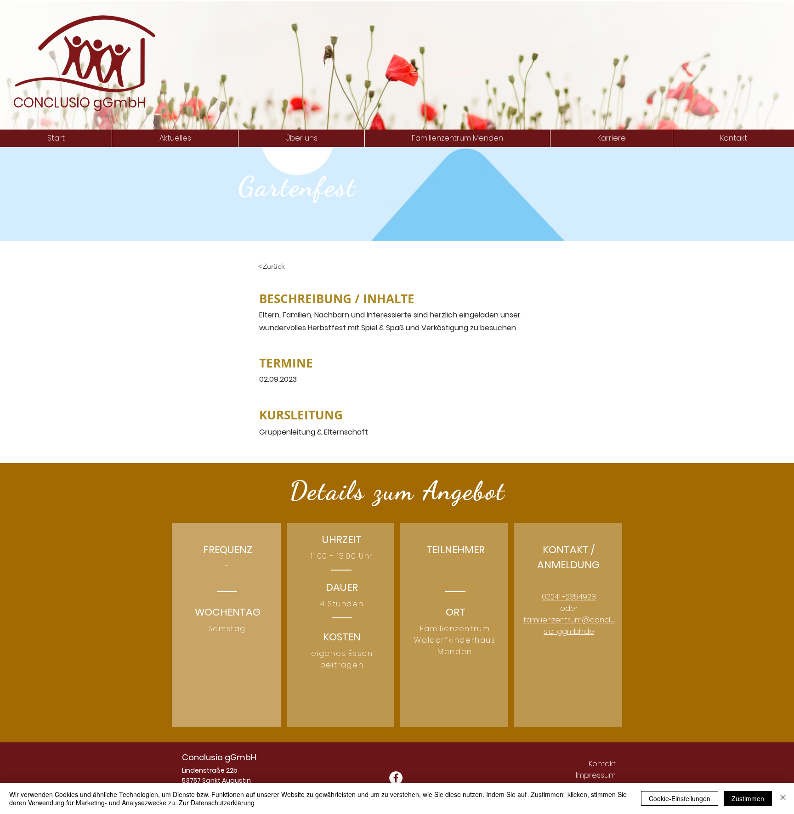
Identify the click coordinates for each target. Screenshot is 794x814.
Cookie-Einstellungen (679, 798)
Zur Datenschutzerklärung (217, 802)
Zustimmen (748, 798)
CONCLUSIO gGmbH (79, 103)
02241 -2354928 (569, 597)
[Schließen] (782, 798)
